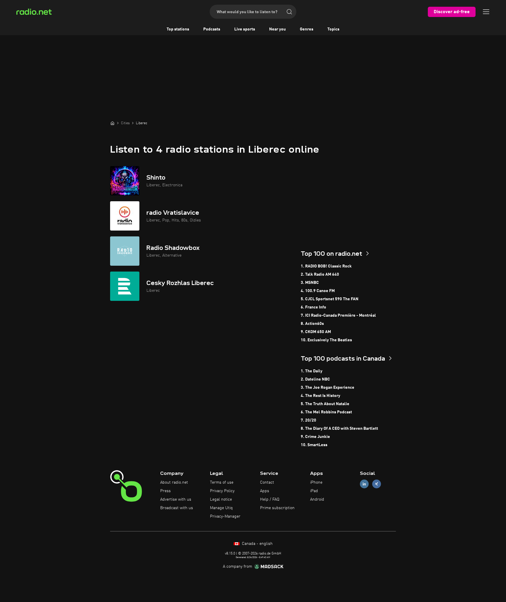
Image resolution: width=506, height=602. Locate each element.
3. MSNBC (310, 283)
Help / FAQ (269, 499)
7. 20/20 (308, 420)
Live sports (244, 29)
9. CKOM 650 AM (316, 332)
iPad (314, 491)
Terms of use (221, 482)
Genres (306, 29)
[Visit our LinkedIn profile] (364, 484)
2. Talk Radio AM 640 (320, 274)
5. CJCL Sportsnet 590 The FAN (329, 299)
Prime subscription (277, 508)
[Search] (289, 11)
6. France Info (313, 307)
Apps (264, 491)
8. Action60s (312, 324)
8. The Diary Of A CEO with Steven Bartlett (339, 429)
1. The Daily (311, 371)
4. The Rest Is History (320, 396)
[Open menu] (486, 11)
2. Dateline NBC (315, 379)
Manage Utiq (221, 508)
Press (165, 491)
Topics (333, 29)
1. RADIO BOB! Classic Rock (326, 266)
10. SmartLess (314, 445)
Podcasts (211, 29)
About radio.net (174, 482)
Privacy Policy (222, 491)
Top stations (178, 29)
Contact (267, 482)
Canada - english (257, 544)
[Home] (112, 123)
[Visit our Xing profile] (376, 484)
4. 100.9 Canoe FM (318, 291)
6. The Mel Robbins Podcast (326, 412)
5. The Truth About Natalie (325, 404)
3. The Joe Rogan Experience (327, 388)
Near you (277, 29)
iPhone (316, 482)
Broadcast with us (176, 508)
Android (317, 499)
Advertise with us (175, 499)
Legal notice (221, 499)
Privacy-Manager (225, 516)
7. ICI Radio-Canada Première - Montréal (338, 315)
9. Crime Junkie (315, 437)
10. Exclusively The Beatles (326, 340)
